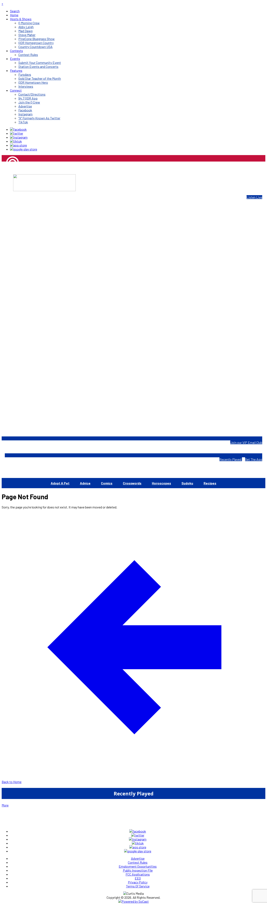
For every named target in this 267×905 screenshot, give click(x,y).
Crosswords (132, 483)
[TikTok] (16, 141)
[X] (16, 133)
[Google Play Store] (23, 149)
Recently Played (230, 459)
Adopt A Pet (60, 483)
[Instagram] (19, 137)
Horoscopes (161, 483)
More (5, 805)
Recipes (210, 483)
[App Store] (18, 145)
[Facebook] (18, 129)
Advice (85, 483)
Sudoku (187, 483)
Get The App (253, 459)
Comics (106, 483)
